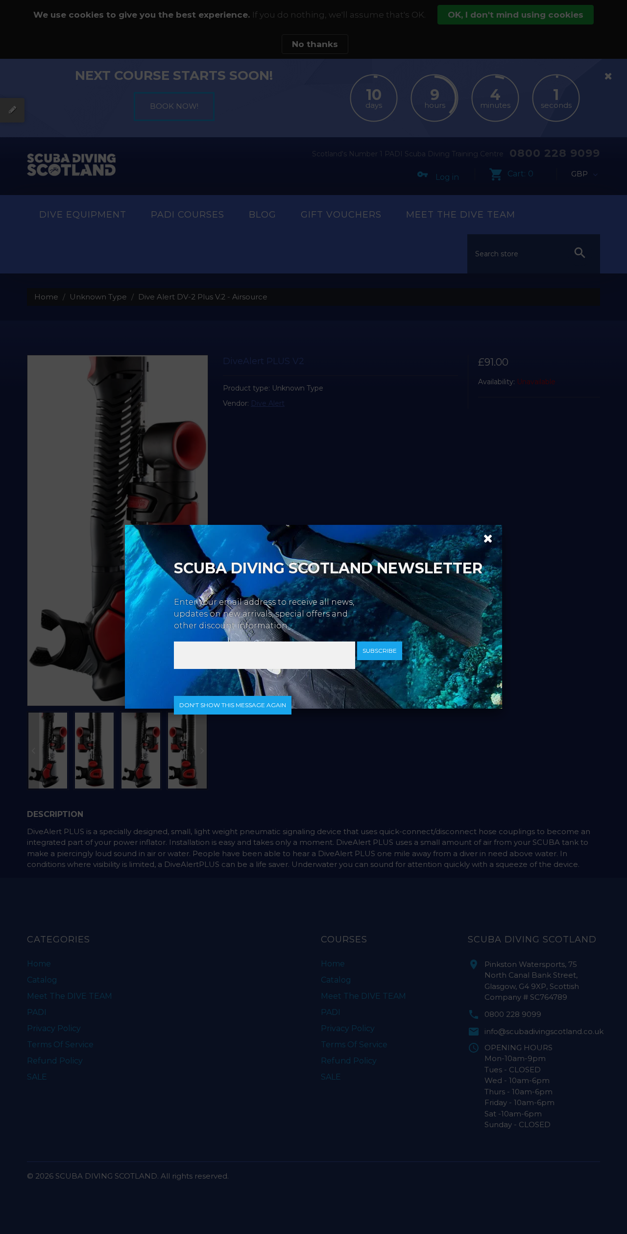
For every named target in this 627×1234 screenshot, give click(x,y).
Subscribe (379, 650)
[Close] (484, 538)
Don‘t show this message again (232, 705)
